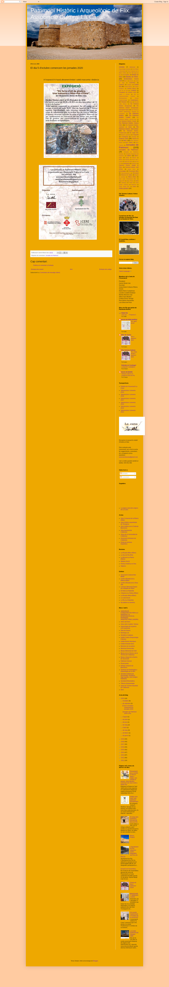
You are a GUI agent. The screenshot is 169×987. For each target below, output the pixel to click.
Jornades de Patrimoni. (52, 255)
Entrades (125, 473)
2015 (123, 749)
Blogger (95, 961)
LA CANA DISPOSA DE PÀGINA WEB (134, 933)
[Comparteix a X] (62, 253)
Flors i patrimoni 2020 (133, 338)
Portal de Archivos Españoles (126, 543)
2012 (123, 757)
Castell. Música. (128, 86)
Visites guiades (124, 188)
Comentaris (125, 477)
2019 (123, 739)
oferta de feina (128, 161)
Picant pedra (125, 663)
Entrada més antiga (105, 269)
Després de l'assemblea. (128, 869)
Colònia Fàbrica (131, 88)
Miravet (134, 157)
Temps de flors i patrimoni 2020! (133, 885)
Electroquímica (123, 98)
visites (134, 186)
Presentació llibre (134, 171)
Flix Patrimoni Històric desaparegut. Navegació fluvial (129, 107)
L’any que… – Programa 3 (128, 314)
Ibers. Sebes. (129, 142)
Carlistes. (129, 84)
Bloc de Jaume (126, 335)
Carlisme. (121, 84)
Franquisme (125, 136)
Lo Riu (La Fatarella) (127, 600)
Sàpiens (123, 566)
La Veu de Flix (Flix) (127, 555)
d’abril (125, 727)
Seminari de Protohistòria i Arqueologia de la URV (129, 670)
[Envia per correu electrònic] (58, 253)
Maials (127, 157)
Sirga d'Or (121, 180)
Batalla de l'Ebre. (132, 77)
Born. (125, 80)
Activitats (122, 67)
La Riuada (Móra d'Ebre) (128, 553)
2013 (123, 755)
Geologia (134, 136)
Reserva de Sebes (126, 175)
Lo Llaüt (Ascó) (125, 598)
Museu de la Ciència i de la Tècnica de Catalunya (129, 654)
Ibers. (125, 140)
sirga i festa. (130, 180)
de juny (125, 722)
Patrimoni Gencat (126, 661)
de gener (126, 735)
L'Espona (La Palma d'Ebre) (129, 593)
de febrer (126, 733)
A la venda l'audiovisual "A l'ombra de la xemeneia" (134, 915)
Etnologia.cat (125, 633)
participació (126, 163)
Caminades (132, 82)
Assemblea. (126, 74)
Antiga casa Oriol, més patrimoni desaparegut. (134, 799)
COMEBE (133, 90)
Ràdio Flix (124, 313)
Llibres (129, 155)
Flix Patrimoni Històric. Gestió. (127, 121)
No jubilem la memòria (128, 602)
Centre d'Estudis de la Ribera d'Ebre (127, 579)
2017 (123, 744)
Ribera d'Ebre (132, 177)
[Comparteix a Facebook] (64, 253)
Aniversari (132, 67)
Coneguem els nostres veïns (127, 92)
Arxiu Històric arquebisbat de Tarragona (129, 523)
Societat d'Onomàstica (128, 681)
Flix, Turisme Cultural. (128, 350)
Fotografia (136, 134)
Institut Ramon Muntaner (128, 641)
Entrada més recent (37, 269)
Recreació (136, 173)
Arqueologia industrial (124, 69)
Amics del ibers (125, 622)
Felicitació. (124, 102)
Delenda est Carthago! (128, 365)
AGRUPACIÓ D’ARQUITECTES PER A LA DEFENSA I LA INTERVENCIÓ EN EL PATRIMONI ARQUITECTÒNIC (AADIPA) (129, 615)
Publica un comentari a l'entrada (43, 265)
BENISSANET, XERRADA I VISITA (134, 895)
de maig (125, 725)
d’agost (125, 717)
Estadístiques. (135, 100)
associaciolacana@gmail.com (128, 457)
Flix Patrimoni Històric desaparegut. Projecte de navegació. (129, 111)
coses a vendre (124, 94)
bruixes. (131, 80)
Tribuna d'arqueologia (128, 683)
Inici (71, 269)
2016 (123, 747)
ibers (122, 690)
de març (125, 730)
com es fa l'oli (123, 90)
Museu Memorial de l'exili (129, 651)
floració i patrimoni (126, 134)
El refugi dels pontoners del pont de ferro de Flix (134, 819)
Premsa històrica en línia (128, 564)
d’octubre (126, 701)
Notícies (127, 159)
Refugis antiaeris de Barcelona (127, 666)
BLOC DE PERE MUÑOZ (129, 319)
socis (137, 180)
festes (130, 102)
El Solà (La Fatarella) (127, 591)
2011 (123, 760)
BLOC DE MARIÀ (127, 372)
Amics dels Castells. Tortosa (129, 624)
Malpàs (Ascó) (125, 561)
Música (121, 159)
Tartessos (123, 182)
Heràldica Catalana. (127, 635)
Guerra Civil (123, 138)
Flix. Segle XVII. (134, 132)
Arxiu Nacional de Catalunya (126, 531)
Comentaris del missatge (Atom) (50, 272)
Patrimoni (134, 163)
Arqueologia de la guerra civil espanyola (128, 627)
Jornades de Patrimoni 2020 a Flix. (129, 712)
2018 (123, 741)
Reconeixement (125, 173)
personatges (122, 171)
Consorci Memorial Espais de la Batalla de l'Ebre (129, 587)
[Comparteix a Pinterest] (67, 253)
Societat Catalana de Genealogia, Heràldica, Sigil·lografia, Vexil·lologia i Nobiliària (129, 676)
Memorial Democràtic (127, 648)
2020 (123, 698)
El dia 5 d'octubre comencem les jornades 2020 (127, 707)
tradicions (133, 184)
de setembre (127, 703)
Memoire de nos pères (128, 646)
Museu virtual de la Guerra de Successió (129, 658)
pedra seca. (132, 169)
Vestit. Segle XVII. (124, 186)
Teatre (131, 182)
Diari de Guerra (125, 630)
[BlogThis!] (60, 253)
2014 (123, 752)
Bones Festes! (132, 836)
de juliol (125, 719)
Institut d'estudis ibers (127, 644)
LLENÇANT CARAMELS (128, 367)
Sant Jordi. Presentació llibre (127, 178)
